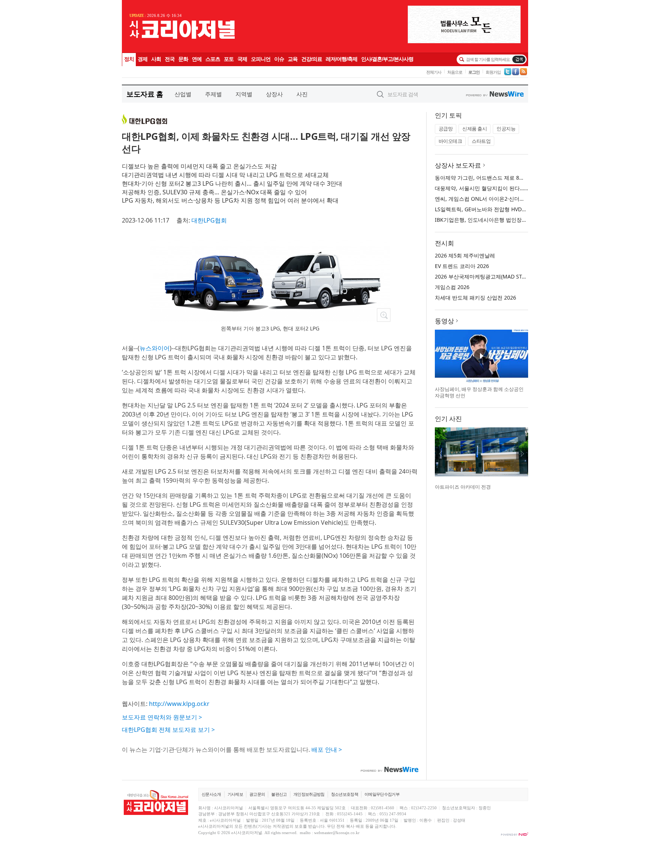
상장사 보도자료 (458, 165)
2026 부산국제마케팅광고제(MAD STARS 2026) (491, 276)
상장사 (274, 94)
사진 (302, 94)
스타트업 (481, 141)
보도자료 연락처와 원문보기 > (162, 717)
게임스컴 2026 (452, 287)
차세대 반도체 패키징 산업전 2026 (475, 297)
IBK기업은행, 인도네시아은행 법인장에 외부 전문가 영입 (501, 219)
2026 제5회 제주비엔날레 (465, 255)
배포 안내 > (326, 749)
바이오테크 (450, 141)
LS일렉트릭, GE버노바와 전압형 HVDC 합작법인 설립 (497, 209)
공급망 (446, 128)
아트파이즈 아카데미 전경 (463, 486)
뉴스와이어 (155, 348)
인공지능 (506, 128)
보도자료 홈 (144, 93)
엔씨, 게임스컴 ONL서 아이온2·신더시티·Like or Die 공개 (502, 198)
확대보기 (383, 315)
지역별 (243, 94)
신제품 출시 (474, 128)
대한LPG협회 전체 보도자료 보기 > (168, 729)
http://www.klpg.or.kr (179, 704)
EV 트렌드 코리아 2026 (462, 266)
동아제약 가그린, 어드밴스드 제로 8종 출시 (485, 177)
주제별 (213, 94)
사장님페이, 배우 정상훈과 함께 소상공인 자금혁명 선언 (479, 392)
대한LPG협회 (209, 220)
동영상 (444, 320)
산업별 (183, 94)
